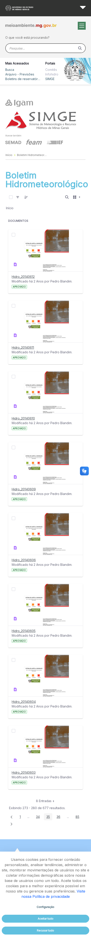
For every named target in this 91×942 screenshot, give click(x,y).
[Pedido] (26, 197)
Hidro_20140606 (24, 560)
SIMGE (50, 79)
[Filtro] (17, 197)
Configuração (45, 907)
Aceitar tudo (45, 918)
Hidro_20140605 (24, 631)
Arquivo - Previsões (19, 74)
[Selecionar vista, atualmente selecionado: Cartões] (77, 197)
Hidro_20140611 (23, 347)
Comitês (51, 69)
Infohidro (51, 74)
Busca (9, 69)
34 (39, 817)
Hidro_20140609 (24, 489)
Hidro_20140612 (23, 277)
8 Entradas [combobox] (43, 801)
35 (49, 817)
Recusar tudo (45, 930)
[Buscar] (79, 48)
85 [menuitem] (79, 817)
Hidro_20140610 (23, 418)
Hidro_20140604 (24, 702)
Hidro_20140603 (24, 772)
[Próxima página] (11, 823)
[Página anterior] (11, 816)
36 (60, 817)
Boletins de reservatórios (23, 79)
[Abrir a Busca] (66, 197)
